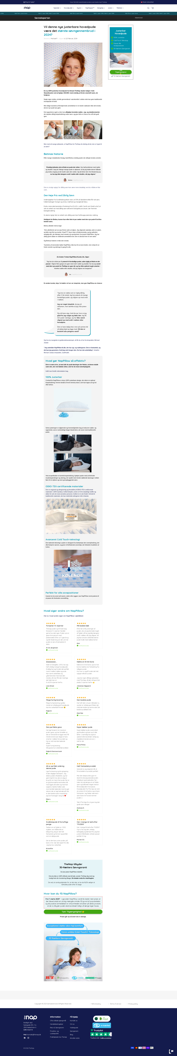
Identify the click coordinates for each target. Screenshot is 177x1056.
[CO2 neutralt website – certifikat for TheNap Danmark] (102, 1016)
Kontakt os (73, 1021)
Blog (71, 1035)
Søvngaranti (74, 1031)
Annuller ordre (74, 1038)
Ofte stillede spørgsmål (58, 1021)
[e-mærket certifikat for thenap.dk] (102, 1024)
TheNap (31, 1048)
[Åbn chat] (172, 1051)
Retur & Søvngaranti (57, 1028)
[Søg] (148, 8)
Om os (72, 1024)
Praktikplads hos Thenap (58, 1037)
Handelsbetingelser (56, 1024)
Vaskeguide (74, 1028)
